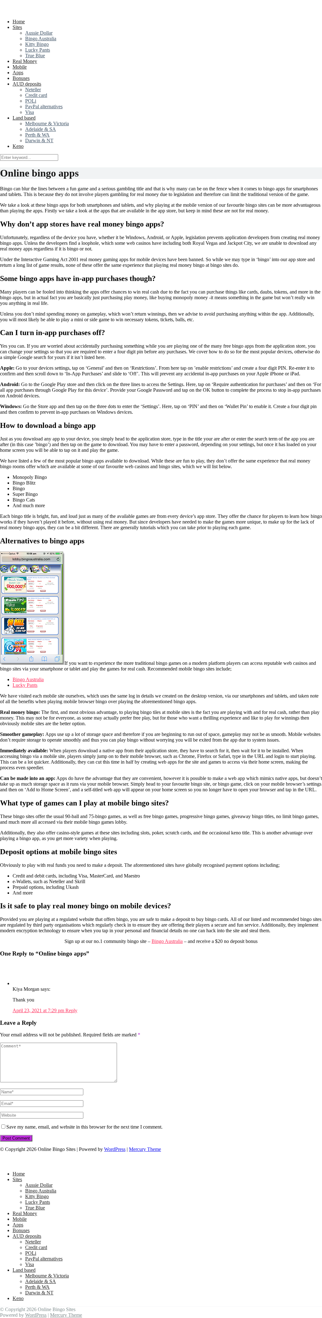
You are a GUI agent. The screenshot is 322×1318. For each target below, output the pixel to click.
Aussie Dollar (39, 33)
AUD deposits (27, 84)
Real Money (25, 61)
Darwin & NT (39, 140)
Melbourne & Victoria (47, 123)
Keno (18, 146)
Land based (24, 118)
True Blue (35, 55)
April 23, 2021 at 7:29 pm (39, 1010)
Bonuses (21, 78)
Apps (18, 72)
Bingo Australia (40, 38)
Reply (71, 1010)
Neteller (33, 89)
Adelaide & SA (40, 129)
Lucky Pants (37, 50)
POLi (30, 101)
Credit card (36, 95)
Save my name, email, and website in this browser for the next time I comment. (84, 1127)
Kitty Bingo (37, 44)
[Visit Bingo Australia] (32, 663)
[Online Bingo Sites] (40, 11)
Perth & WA (37, 134)
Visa (29, 112)
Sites (17, 27)
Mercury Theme (145, 1149)
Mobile (20, 67)
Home (19, 21)
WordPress (114, 1149)
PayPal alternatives (44, 106)
